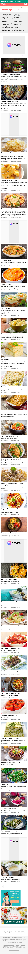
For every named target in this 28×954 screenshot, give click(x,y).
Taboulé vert (5, 785)
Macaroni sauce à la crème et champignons (12, 484)
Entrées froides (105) (18, 23)
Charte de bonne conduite (8, 947)
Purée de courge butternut (11, 284)
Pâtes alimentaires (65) (7, 27)
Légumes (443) (17, 24)
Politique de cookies (20, 947)
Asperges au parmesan (9, 831)
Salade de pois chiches (9, 437)
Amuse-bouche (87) (6, 14)
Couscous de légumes (9, 209)
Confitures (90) (5, 17)
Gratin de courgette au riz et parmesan (11, 359)
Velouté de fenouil (7, 878)
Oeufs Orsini (5, 308)
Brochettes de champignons (11, 671)
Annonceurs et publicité (9, 945)
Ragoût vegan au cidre (9, 102)
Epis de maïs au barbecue (10, 579)
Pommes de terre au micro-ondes (13, 334)
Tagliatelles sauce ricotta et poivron (11, 510)
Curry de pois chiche (8, 260)
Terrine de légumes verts (10, 738)
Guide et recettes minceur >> (12, 1)
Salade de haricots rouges (10, 762)
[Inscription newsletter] (14, 915)
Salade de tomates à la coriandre (13, 648)
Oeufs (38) (4, 26)
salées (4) (4, 29)
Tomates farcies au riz (9, 716)
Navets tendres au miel (9, 180)
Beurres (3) (16, 14)
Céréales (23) (17, 15)
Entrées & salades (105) (19, 21)
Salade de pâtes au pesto (10, 626)
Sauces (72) (17, 29)
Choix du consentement (14, 950)
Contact (17, 945)
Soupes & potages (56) (7, 30)
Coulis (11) (16, 20)
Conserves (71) (17, 17)
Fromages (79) (5, 24)
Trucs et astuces (20, 933)
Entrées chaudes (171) (7, 23)
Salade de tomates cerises (10, 693)
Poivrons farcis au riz (8, 533)
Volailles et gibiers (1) (19, 30)
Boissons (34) (5, 15)
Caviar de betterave (8, 809)
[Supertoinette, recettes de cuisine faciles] (3, 4)
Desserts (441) (5, 21)
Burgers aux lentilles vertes (11, 74)
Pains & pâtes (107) (18, 26)
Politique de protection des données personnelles (13, 948)
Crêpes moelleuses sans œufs (12, 153)
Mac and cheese (7, 411)
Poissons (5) (17, 27)
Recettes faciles (7, 931)
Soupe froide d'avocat (9, 602)
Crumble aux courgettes (10, 387)
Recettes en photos (10, 7)
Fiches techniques (9, 933)
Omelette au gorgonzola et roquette (11, 460)
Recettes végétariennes (21, 7)
